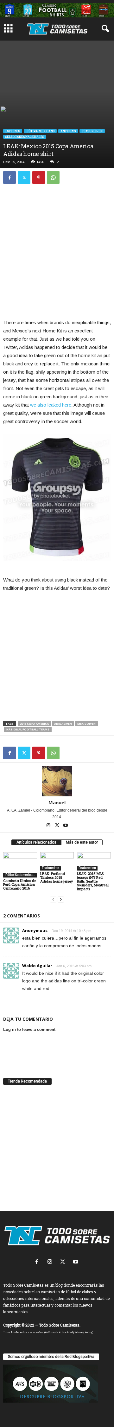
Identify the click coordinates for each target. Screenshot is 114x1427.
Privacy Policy (83, 1332)
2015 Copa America (34, 724)
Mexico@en (86, 724)
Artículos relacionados (36, 842)
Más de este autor (82, 842)
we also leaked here (50, 405)
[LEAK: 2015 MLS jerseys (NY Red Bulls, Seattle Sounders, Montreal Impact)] (94, 861)
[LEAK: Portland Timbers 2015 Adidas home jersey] (57, 861)
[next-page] (61, 899)
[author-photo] (57, 781)
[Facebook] (9, 177)
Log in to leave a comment (29, 1029)
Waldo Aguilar (37, 965)
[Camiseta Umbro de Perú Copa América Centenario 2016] (20, 864)
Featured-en (92, 131)
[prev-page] (53, 899)
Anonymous (35, 930)
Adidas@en (63, 724)
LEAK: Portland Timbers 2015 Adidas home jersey (56, 877)
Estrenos (12, 131)
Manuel (57, 802)
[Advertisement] (57, 72)
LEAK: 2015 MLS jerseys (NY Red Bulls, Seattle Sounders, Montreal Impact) (93, 881)
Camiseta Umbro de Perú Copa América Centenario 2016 (19, 884)
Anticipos (68, 131)
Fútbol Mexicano (40, 131)
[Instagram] (49, 826)
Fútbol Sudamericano (20, 875)
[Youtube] (65, 826)
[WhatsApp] (53, 177)
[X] (24, 177)
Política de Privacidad (59, 1332)
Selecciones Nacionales (24, 136)
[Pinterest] (38, 177)
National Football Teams (27, 729)
